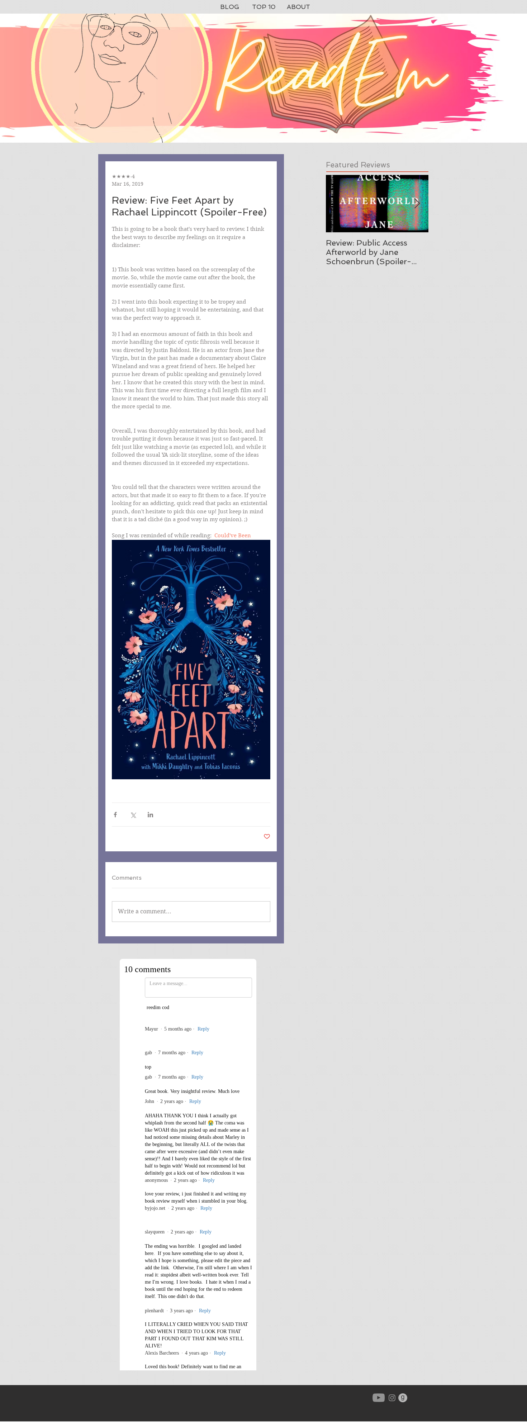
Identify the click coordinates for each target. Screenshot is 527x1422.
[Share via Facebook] (115, 814)
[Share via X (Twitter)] (132, 814)
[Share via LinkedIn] (150, 814)
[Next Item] (417, 203)
